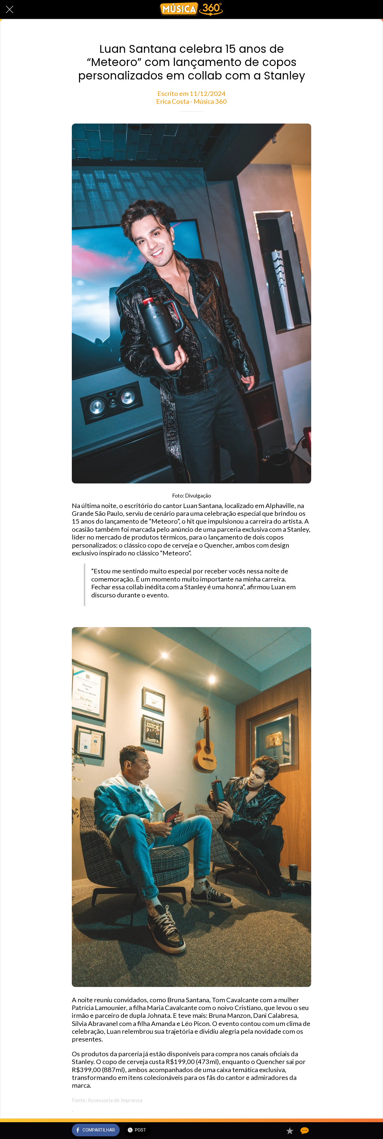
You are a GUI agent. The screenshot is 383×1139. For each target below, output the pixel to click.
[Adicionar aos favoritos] (289, 1130)
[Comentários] (304, 1130)
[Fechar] (9, 9)
